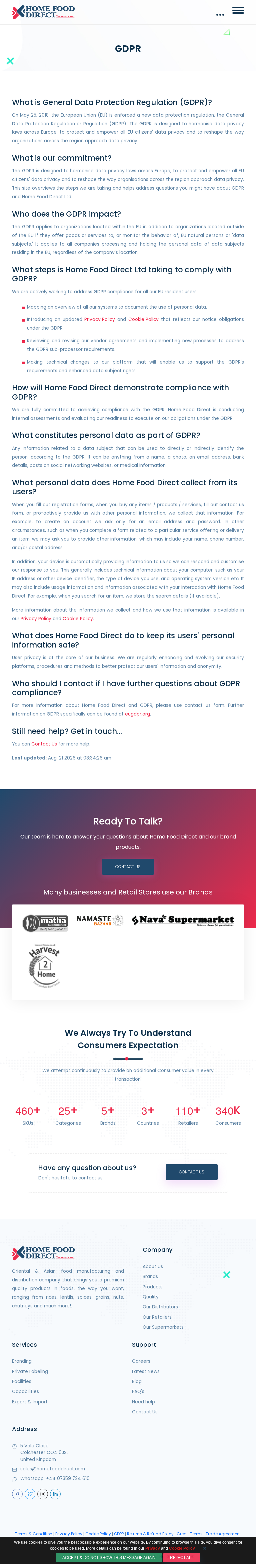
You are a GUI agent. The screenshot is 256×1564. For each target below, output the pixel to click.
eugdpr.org (137, 714)
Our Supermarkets (163, 1327)
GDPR (119, 1534)
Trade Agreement (223, 1534)
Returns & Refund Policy (150, 1534)
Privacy (152, 1548)
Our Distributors (160, 1307)
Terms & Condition (33, 1534)
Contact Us (44, 744)
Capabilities (25, 1391)
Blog (137, 1381)
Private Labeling (30, 1371)
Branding (22, 1361)
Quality (151, 1297)
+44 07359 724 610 (68, 1478)
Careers (141, 1361)
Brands (150, 1276)
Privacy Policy (99, 319)
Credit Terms (190, 1534)
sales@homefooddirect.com (52, 1469)
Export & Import (30, 1402)
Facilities (21, 1381)
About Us (153, 1266)
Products (153, 1287)
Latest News (146, 1371)
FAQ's (138, 1391)
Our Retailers (157, 1317)
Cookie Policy (143, 319)
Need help (143, 1402)
